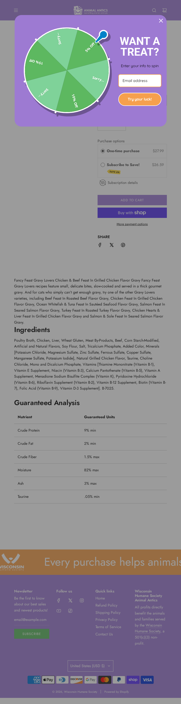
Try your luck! (140, 99)
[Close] (161, 20)
